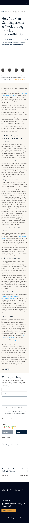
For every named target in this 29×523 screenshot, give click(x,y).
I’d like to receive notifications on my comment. (14, 408)
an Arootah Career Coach (12, 336)
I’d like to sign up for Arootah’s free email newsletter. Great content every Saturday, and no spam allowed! (15, 413)
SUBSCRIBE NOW (7, 510)
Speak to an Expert (18, 512)
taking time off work (21, 274)
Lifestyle (7, 369)
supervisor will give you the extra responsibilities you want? (10, 297)
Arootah (5, 475)
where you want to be (10, 341)
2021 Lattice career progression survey (14, 94)
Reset (19, 432)
